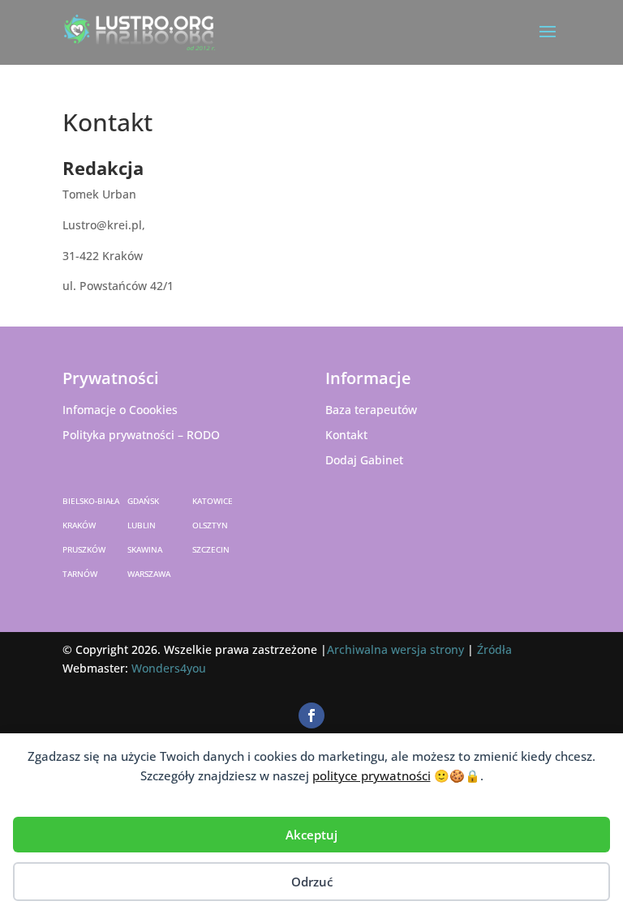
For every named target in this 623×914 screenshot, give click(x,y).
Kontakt (346, 434)
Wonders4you (168, 668)
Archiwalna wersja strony (395, 649)
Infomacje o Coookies (120, 409)
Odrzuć (312, 881)
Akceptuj (311, 834)
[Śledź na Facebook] (311, 715)
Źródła (494, 649)
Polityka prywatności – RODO (141, 434)
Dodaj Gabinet (364, 460)
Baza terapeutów (371, 409)
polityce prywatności (371, 775)
